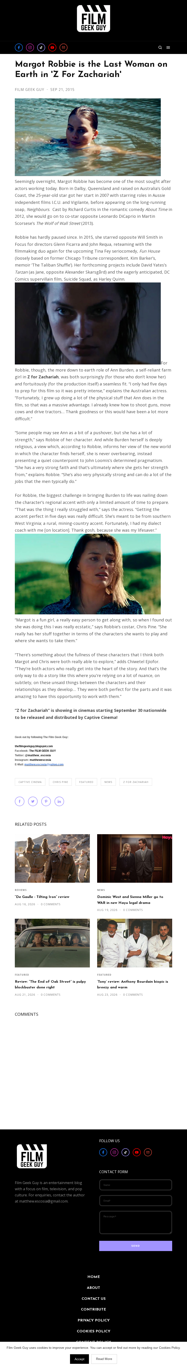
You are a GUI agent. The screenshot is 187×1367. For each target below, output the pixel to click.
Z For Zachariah (135, 782)
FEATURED (86, 782)
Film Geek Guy (30, 89)
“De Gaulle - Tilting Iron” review (42, 897)
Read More (104, 1359)
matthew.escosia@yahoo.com (44, 764)
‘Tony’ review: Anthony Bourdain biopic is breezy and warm (132, 984)
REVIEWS (21, 890)
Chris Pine (60, 782)
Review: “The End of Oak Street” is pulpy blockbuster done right (50, 984)
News (108, 782)
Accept (79, 1359)
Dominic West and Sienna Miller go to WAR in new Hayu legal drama (130, 900)
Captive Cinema (30, 782)
